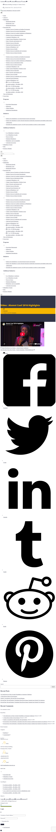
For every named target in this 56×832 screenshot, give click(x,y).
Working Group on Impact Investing (14, 52)
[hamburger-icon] (1, 12)
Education (5, 310)
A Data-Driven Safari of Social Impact (9, 696)
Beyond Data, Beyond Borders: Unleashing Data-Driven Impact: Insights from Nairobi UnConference (23, 700)
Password (3, 818)
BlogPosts (5, 732)
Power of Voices (9, 136)
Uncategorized (6, 734)
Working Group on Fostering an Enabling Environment (18, 29)
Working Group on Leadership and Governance (16, 50)
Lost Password (6, 827)
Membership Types (10, 23)
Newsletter (16, 82)
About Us (5, 17)
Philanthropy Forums (7, 144)
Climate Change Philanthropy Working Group (16, 39)
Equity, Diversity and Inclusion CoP (14, 41)
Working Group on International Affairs (14, 35)
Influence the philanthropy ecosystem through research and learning (20, 118)
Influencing (8, 106)
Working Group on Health (11, 49)
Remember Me (5, 821)
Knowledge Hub (7, 27)
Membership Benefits (10, 21)
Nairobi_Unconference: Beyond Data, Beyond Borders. (13, 698)
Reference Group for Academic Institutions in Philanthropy (18, 33)
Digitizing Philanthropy (11, 138)
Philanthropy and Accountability (13, 140)
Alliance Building (10, 108)
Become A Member (7, 148)
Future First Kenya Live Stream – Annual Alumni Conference (15, 348)
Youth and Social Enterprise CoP (13, 45)
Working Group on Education (12, 43)
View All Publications (8, 94)
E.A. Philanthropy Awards (11, 134)
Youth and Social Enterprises (12, 78)
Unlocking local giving (11, 142)
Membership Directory (11, 25)
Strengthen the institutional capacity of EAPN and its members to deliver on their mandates (25, 124)
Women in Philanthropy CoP (12, 47)
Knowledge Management (11, 104)
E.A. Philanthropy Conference (12, 133)
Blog (4, 146)
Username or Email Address (7, 815)
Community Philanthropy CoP (12, 37)
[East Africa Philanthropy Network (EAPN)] (10, 10)
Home (4, 15)
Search (2, 684)
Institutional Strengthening (11, 110)
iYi (7, 803)
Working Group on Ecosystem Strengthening (15, 31)
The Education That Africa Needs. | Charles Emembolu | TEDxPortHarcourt (17, 349)
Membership (6, 19)
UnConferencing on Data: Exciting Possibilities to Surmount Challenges (16, 694)
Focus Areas (6, 96)
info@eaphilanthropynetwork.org (8, 765)
